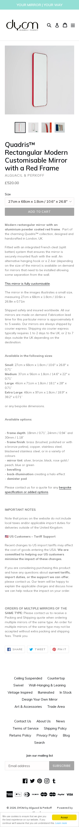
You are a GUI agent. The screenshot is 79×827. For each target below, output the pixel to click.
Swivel (18, 685)
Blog (66, 735)
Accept (64, 817)
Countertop (56, 678)
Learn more (61, 823)
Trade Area (56, 706)
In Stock (65, 692)
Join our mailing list (39, 755)
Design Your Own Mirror (39, 699)
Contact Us (22, 721)
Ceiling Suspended (28, 678)
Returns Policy (20, 735)
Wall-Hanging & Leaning (47, 685)
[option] (20, 127)
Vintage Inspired (20, 692)
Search (39, 742)
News (60, 721)
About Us (43, 721)
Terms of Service (26, 728)
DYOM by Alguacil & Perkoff (34, 807)
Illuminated (46, 692)
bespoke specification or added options (38, 489)
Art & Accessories (28, 706)
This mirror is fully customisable (27, 283)
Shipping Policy (55, 728)
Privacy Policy (46, 735)
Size (8, 194)
